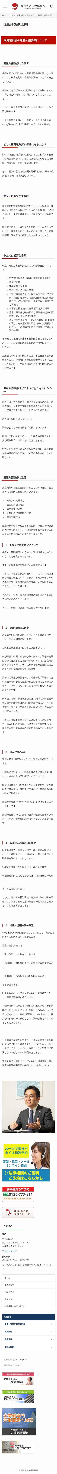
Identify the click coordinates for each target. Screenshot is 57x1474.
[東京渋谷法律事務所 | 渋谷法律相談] (28, 6)
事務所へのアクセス (12, 1365)
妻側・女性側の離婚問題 (15, 1324)
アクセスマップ (9, 1251)
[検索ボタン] (52, 6)
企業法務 (8, 1339)
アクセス (8, 1299)
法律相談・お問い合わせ (15, 1306)
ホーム (7, 1278)
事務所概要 (9, 1285)
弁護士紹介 (9, 1292)
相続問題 (8, 1331)
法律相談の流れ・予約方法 (15, 1359)
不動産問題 (9, 1347)
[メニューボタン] (5, 6)
